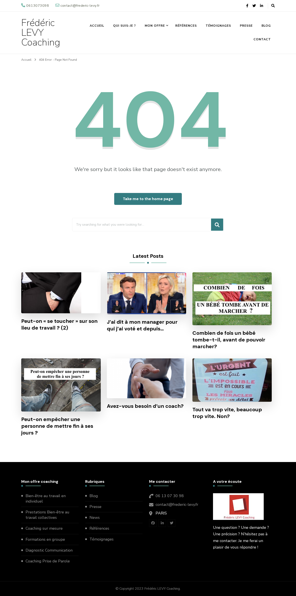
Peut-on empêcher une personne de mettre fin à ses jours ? (57, 426)
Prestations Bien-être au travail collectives (47, 514)
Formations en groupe (46, 539)
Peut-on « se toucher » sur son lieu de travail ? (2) (59, 324)
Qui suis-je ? (124, 26)
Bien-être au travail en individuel (46, 498)
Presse (246, 26)
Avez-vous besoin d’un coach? (145, 406)
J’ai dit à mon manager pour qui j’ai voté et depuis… (142, 325)
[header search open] (273, 6)
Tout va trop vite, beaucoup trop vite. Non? (227, 413)
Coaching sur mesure (44, 528)
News (94, 517)
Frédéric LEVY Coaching (40, 32)
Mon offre (155, 26)
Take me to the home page (148, 198)
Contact (262, 39)
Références (186, 26)
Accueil (97, 26)
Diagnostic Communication (50, 550)
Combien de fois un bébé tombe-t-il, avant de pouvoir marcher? (228, 340)
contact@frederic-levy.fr (177, 504)
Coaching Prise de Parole (48, 561)
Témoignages (218, 26)
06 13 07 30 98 (170, 495)
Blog (266, 26)
